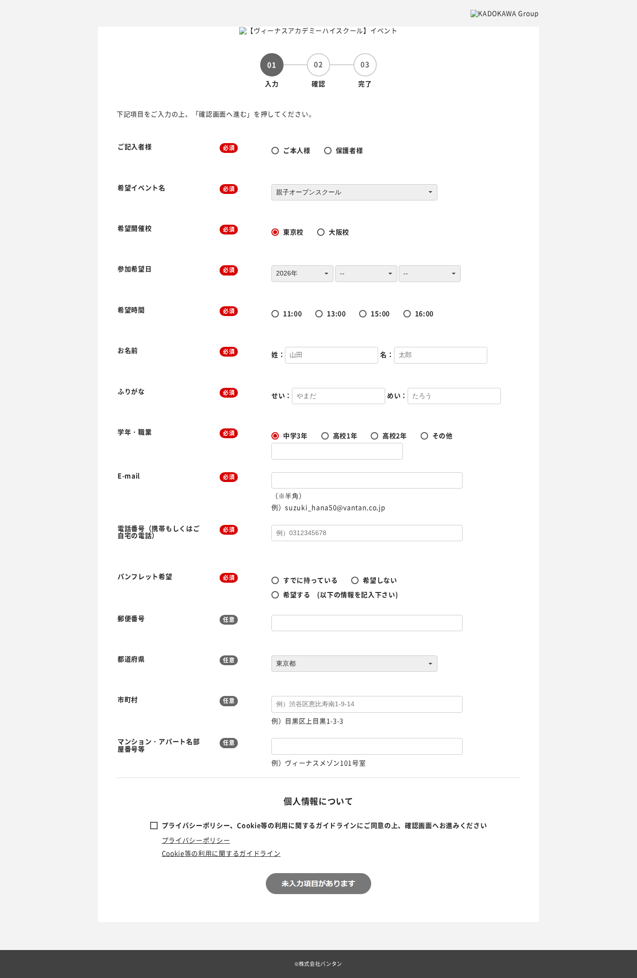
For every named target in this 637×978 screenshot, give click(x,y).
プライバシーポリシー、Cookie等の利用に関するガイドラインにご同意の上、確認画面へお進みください (324, 825)
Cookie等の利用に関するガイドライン (221, 853)
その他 (442, 435)
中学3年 (295, 435)
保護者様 (349, 150)
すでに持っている (310, 580)
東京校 (293, 231)
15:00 (380, 313)
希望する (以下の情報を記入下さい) (340, 594)
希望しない (380, 580)
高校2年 (394, 435)
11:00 (292, 313)
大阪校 (339, 231)
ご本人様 (297, 150)
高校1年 (345, 435)
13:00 (336, 313)
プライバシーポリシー (196, 840)
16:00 (424, 313)
